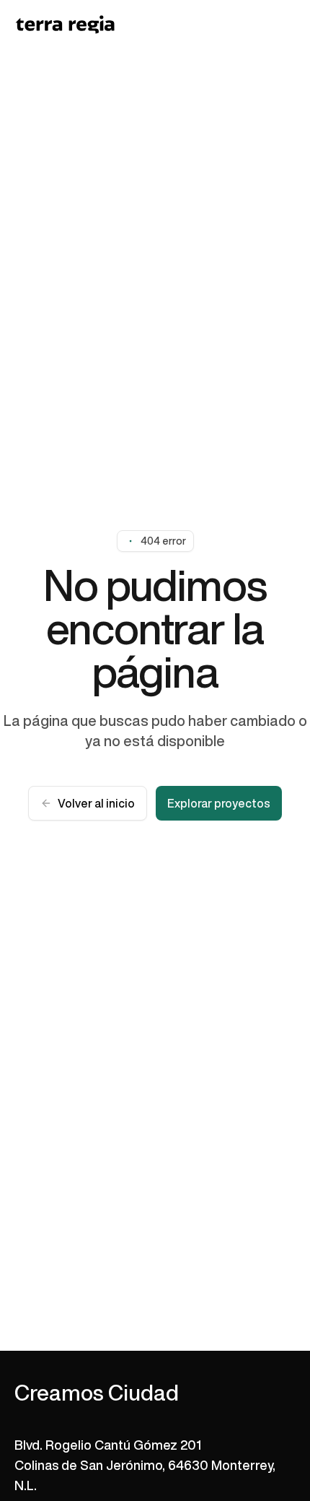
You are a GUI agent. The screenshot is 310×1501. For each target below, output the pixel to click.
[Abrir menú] (287, 24)
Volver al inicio (96, 803)
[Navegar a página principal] (64, 25)
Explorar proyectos (218, 803)
